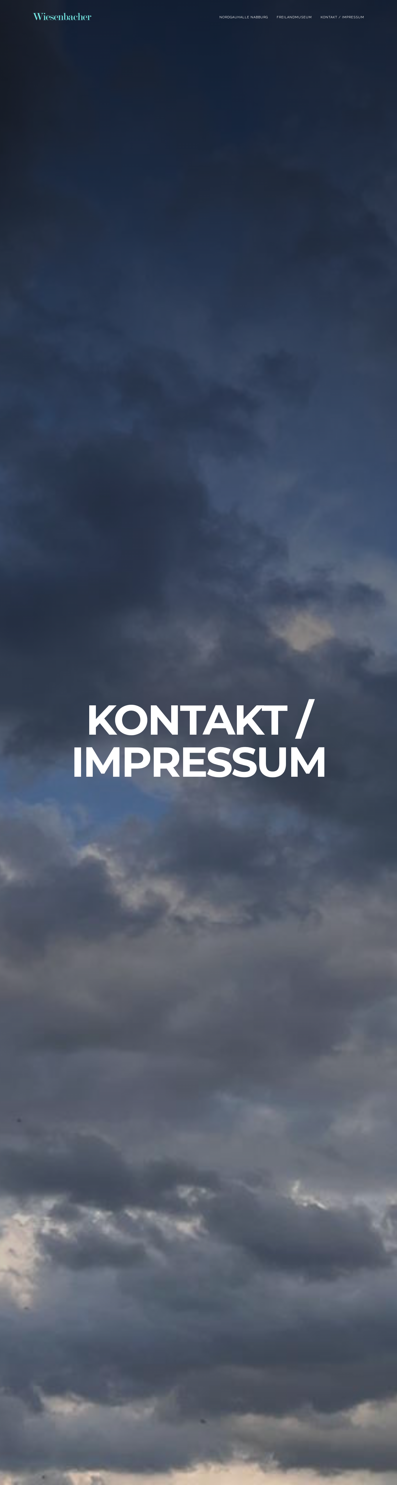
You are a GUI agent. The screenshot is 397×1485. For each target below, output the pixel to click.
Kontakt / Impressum (342, 17)
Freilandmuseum (294, 17)
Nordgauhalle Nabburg (243, 17)
